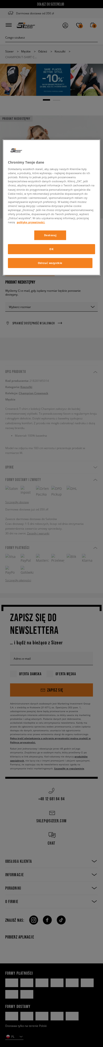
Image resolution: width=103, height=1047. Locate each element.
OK (51, 249)
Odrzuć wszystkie (50, 263)
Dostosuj (50, 235)
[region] (52, 207)
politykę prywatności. (31, 222)
